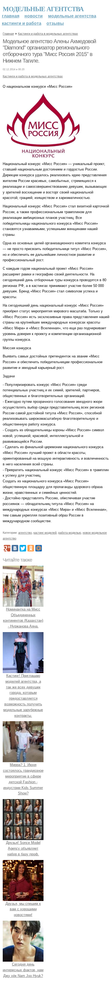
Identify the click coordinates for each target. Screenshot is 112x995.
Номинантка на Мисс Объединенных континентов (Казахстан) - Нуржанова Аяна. (23, 617)
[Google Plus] (7, 548)
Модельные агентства (43, 8)
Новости (33, 16)
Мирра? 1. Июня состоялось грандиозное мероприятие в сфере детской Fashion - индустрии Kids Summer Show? (23, 779)
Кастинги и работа (21, 23)
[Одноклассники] (30, 548)
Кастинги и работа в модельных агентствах (48, 33)
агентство (25, 532)
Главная (10, 16)
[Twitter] (23, 548)
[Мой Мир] (38, 548)
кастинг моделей (45, 532)
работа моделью (69, 532)
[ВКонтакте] (15, 548)
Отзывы (55, 23)
